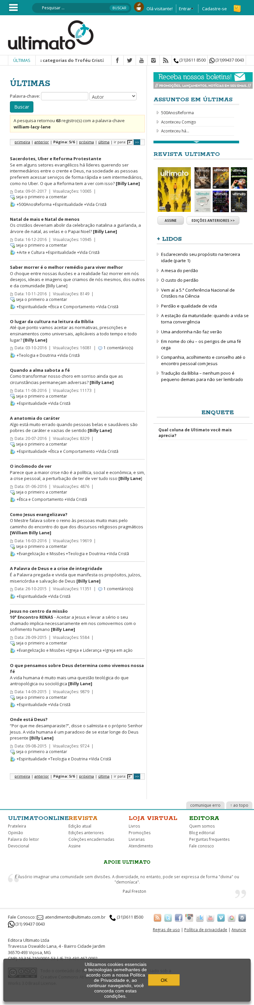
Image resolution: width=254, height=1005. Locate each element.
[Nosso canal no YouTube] (210, 917)
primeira (22, 141)
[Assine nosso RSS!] (157, 917)
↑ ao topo (239, 805)
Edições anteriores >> (213, 220)
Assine (171, 220)
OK (164, 980)
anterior (41, 141)
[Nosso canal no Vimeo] (221, 917)
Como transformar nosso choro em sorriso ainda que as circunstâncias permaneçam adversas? (66, 376)
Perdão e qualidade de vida (189, 306)
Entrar (185, 9)
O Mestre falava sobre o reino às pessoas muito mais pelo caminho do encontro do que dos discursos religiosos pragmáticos (76, 523)
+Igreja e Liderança (84, 650)
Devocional (18, 846)
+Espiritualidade (68, 204)
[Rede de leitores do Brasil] (200, 917)
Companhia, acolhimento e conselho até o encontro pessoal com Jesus (203, 360)
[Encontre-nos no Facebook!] (179, 917)
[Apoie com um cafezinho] (139, 6)
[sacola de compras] (237, 5)
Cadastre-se (214, 9)
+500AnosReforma (34, 204)
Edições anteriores (86, 833)
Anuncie (239, 929)
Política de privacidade (205, 929)
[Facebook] (117, 60)
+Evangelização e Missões (41, 553)
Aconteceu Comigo (178, 121)
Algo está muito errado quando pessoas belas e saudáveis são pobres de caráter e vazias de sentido (74, 424)
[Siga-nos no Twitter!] (168, 917)
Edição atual (79, 826)
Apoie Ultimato (127, 862)
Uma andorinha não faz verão (191, 332)
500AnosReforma (177, 112)
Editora (204, 818)
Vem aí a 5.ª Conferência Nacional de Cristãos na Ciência (198, 293)
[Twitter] (130, 60)
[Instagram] (153, 60)
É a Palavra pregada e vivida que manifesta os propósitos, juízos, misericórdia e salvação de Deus (75, 574)
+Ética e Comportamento (71, 307)
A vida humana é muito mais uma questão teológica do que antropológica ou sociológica (77, 674)
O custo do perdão (179, 280)
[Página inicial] (51, 34)
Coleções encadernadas (91, 839)
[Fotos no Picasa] (231, 917)
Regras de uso (166, 929)
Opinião (15, 833)
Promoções (139, 833)
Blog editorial (202, 833)
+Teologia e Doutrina (36, 355)
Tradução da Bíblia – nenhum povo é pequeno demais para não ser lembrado (202, 376)
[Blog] (242, 917)
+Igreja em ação (118, 650)
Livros (134, 826)
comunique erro (205, 805)
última (103, 141)
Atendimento (141, 846)
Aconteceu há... (175, 130)
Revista (83, 818)
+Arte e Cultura (31, 252)
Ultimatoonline (38, 818)
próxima (86, 141)
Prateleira (17, 826)
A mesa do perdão (179, 270)
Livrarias (137, 839)
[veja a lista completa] (196, 142)
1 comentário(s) (118, 348)
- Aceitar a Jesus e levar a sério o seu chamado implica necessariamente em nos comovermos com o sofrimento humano (73, 620)
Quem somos (202, 826)
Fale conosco (201, 846)
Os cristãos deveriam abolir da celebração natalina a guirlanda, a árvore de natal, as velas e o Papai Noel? (75, 225)
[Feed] (166, 60)
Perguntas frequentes (209, 839)
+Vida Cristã (95, 204)
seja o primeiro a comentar (41, 197)
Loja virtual (153, 818)
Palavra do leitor (23, 839)
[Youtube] (141, 60)
